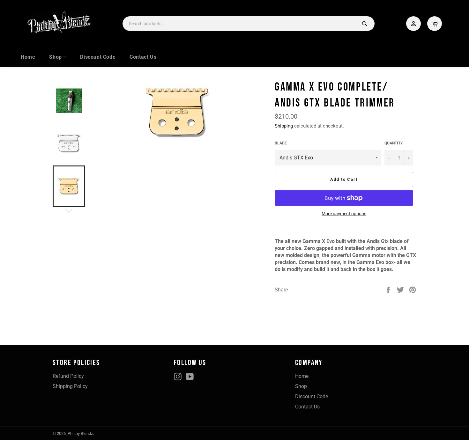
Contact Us (143, 57)
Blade (281, 143)
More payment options (344, 213)
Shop (56, 57)
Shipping (284, 126)
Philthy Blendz (80, 433)
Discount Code (97, 57)
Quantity (393, 143)
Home (28, 57)
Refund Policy (68, 376)
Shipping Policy (70, 386)
